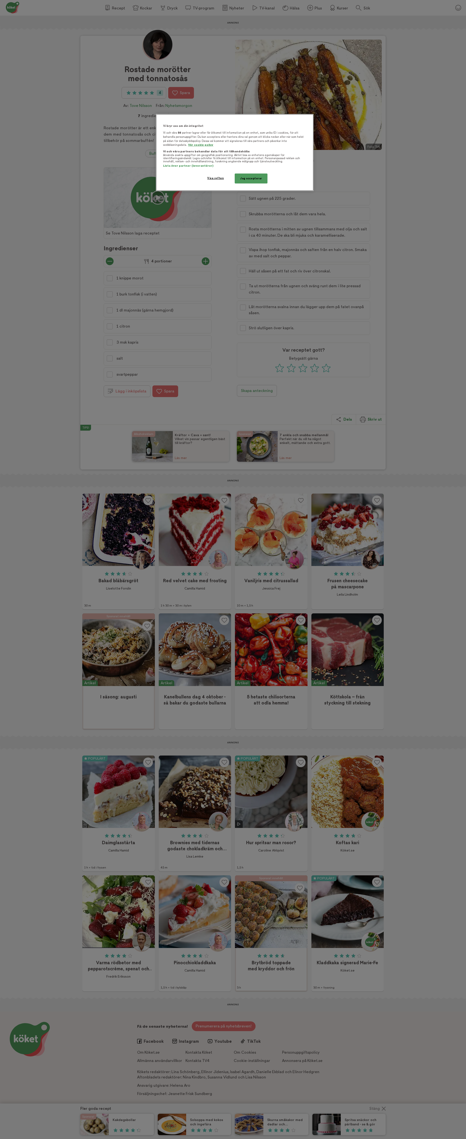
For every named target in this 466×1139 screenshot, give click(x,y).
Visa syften (215, 178)
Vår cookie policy (200, 145)
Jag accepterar (251, 178)
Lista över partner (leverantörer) (188, 165)
